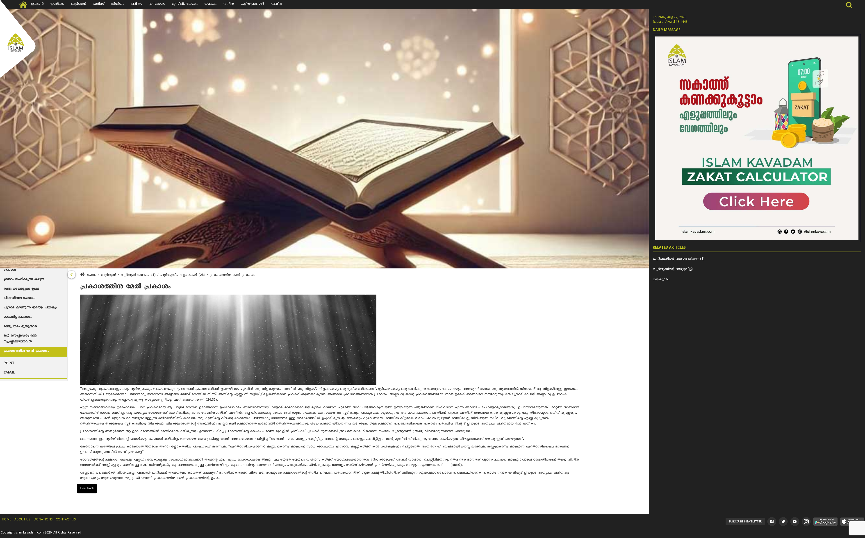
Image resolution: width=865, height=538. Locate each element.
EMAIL (9, 373)
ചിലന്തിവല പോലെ (19, 298)
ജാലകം (210, 4)
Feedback (87, 488)
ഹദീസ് (98, 4)
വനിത (228, 4)
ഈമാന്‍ (36, 4)
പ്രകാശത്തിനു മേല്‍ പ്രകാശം (26, 351)
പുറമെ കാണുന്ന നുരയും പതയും (30, 308)
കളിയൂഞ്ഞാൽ (252, 4)
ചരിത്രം (136, 4)
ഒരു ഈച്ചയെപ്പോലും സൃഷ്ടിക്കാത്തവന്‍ (20, 339)
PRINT (8, 363)
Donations (43, 519)
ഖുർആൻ (78, 4)
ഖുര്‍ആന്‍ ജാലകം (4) (139, 275)
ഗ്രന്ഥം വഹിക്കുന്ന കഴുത (23, 279)
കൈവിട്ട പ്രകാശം (17, 317)
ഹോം (92, 275)
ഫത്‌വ (276, 4)
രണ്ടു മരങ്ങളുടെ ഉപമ (21, 289)
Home (6, 519)
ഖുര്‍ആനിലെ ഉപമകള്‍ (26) (183, 275)
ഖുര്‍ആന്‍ (109, 275)
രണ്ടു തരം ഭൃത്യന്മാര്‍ (20, 327)
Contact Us (66, 519)
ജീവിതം (117, 4)
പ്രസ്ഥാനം (157, 4)
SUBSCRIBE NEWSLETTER (745, 521)
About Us (22, 519)
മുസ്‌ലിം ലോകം (185, 4)
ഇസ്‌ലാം (57, 4)
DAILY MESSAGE (666, 29)
